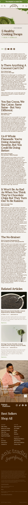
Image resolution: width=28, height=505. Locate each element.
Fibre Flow (3, 432)
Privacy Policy (17, 444)
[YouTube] (8, 49)
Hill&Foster (25, 502)
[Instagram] (5, 49)
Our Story (3, 440)
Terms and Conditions (19, 442)
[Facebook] (11, 49)
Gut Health (16, 428)
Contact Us (4, 444)
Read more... (4, 322)
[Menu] (2, 6)
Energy (15, 430)
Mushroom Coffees (5, 428)
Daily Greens (4, 426)
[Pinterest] (14, 49)
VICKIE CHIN (5, 37)
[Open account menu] (23, 5)
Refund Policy (17, 440)
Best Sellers (9, 413)
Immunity (16, 434)
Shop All (6, 418)
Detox (15, 432)
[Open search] (4, 5)
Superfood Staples (5, 435)
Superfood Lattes (5, 430)
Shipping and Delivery (19, 438)
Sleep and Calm (17, 426)
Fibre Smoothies (5, 434)
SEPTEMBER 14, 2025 (13, 37)
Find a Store (4, 442)
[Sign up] (25, 396)
